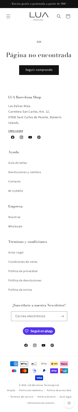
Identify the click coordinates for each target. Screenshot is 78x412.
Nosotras (14, 217)
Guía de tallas (17, 163)
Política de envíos (20, 290)
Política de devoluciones (24, 280)
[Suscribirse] (62, 316)
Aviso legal (66, 396)
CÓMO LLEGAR (15, 131)
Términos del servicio (21, 396)
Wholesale (15, 226)
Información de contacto (40, 403)
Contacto (14, 181)
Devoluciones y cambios (24, 172)
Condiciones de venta (22, 262)
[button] (8, 16)
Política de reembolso (31, 390)
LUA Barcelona (35, 385)
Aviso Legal (16, 253)
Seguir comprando (39, 70)
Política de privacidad (22, 271)
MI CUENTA (15, 191)
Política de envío (46, 396)
